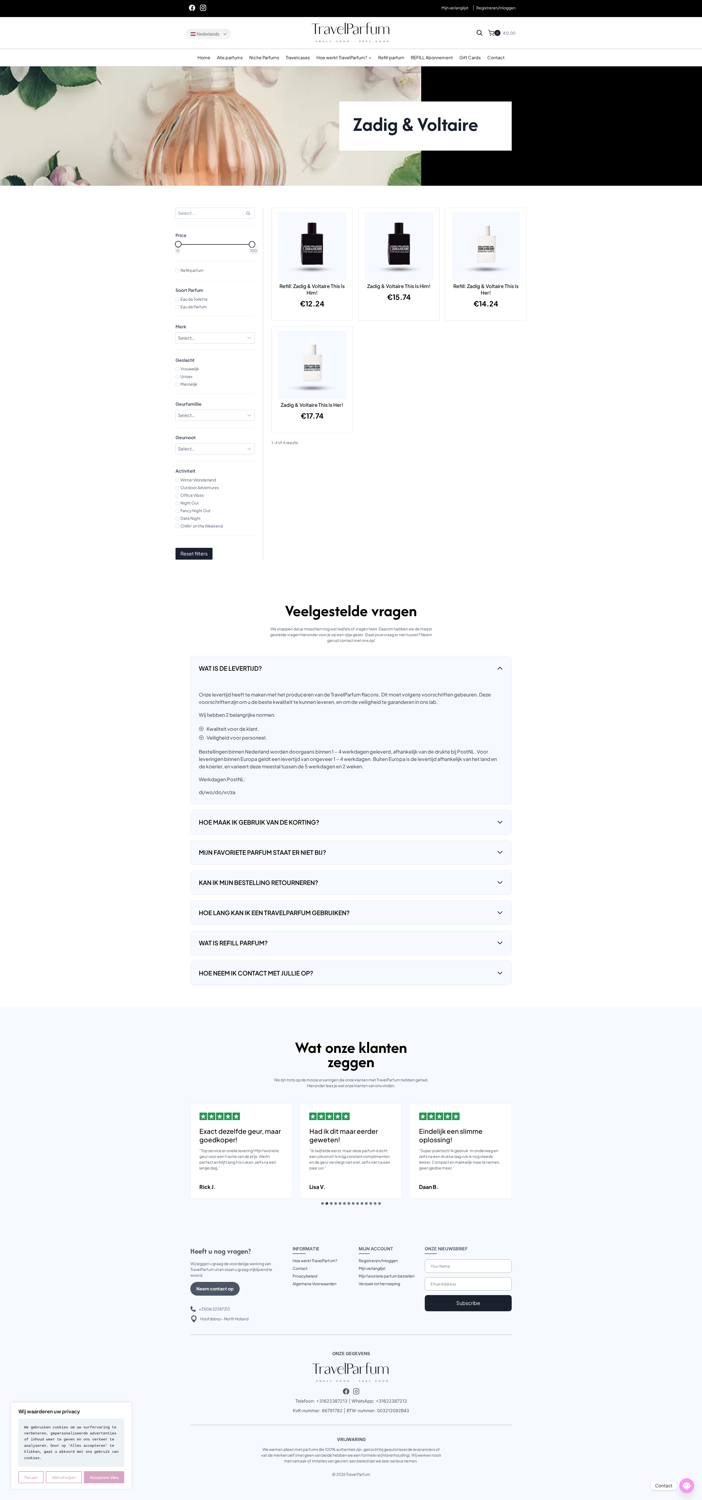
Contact (496, 57)
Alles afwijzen (64, 1477)
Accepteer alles (104, 1477)
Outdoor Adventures (199, 487)
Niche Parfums (264, 57)
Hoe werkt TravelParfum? (315, 1260)
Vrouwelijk (189, 368)
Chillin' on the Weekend (201, 525)
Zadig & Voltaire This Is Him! (399, 286)
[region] (71, 1445)
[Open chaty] (686, 1485)
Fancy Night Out (195, 510)
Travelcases (298, 57)
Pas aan (31, 1477)
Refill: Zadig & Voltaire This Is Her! (486, 289)
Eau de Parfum (193, 306)
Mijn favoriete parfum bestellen (387, 1275)
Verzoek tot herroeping (379, 1283)
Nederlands (207, 34)
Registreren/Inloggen (378, 1260)
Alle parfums (230, 57)
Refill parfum (391, 57)
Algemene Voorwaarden (314, 1283)
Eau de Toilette (194, 299)
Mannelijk (188, 384)
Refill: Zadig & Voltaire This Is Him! (312, 289)
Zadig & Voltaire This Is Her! (312, 405)
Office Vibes (192, 495)
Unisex (186, 376)
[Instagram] (202, 7)
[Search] (248, 213)
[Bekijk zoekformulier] (479, 32)
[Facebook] (191, 7)
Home (203, 57)
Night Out (189, 502)
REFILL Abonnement (432, 57)
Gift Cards (470, 57)
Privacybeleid (305, 1275)
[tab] (322, 1203)
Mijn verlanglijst (454, 7)
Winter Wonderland (198, 479)
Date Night (190, 518)
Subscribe (468, 1303)
